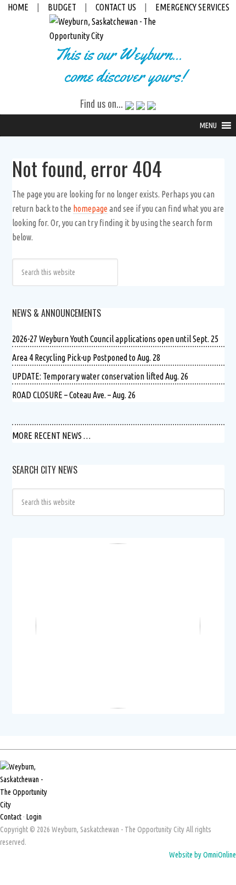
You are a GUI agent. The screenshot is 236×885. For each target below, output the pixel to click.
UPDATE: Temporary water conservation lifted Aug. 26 (100, 376)
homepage (90, 208)
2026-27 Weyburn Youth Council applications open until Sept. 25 (115, 339)
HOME (18, 7)
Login (34, 816)
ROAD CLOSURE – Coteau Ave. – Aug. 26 (74, 395)
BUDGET (62, 7)
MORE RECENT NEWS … (51, 436)
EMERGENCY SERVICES (192, 7)
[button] (208, 125)
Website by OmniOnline (202, 854)
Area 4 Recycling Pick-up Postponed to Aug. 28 (86, 357)
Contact (10, 816)
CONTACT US (115, 7)
